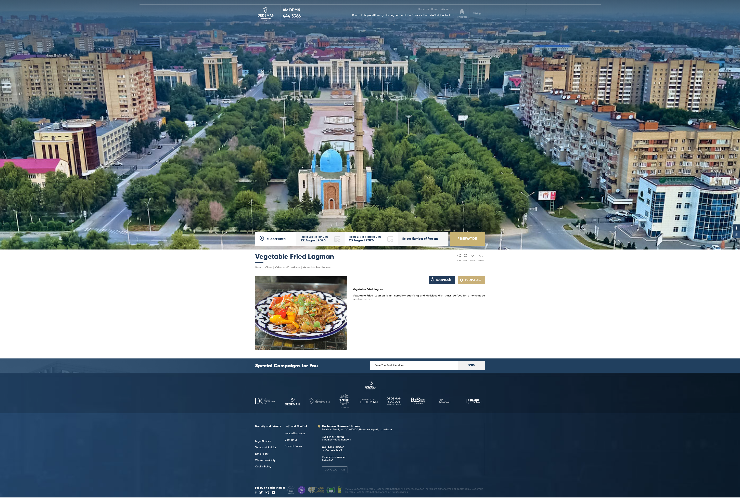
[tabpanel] (370, 125)
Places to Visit (431, 15)
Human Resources (295, 433)
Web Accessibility (265, 460)
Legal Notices (263, 441)
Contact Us (446, 15)
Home (258, 267)
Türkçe (477, 13)
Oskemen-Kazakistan (287, 267)
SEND (471, 365)
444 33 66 (327, 460)
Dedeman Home (428, 9)
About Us (446, 9)
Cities (268, 267)
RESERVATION (467, 238)
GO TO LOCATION (335, 470)
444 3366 (292, 16)
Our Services (414, 15)
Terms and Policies (265, 447)
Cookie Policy (263, 467)
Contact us (291, 440)
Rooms (356, 15)
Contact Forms (293, 446)
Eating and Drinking (372, 15)
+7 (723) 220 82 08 (332, 450)
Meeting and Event (395, 15)
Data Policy (261, 454)
